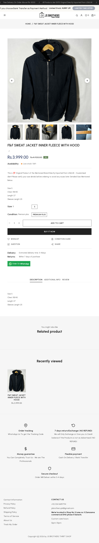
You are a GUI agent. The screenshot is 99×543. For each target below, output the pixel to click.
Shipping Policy (10, 512)
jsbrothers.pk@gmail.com (62, 508)
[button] (93, 15)
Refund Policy (9, 508)
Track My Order (10, 524)
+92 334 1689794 (58, 504)
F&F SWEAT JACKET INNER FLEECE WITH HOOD (17, 397)
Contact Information (13, 500)
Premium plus (39, 214)
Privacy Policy (10, 504)
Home (28, 24)
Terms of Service (11, 516)
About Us (8, 520)
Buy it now (49, 231)
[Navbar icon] (5, 15)
